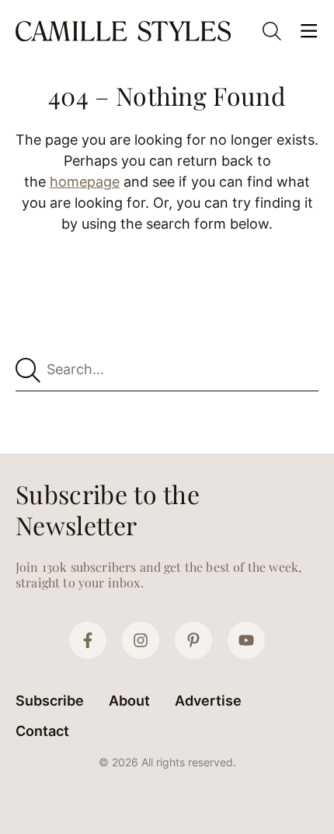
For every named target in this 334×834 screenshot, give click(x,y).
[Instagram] (140, 640)
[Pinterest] (193, 640)
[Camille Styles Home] (125, 31)
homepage (85, 181)
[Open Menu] (309, 31)
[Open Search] (272, 31)
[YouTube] (246, 640)
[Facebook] (87, 640)
